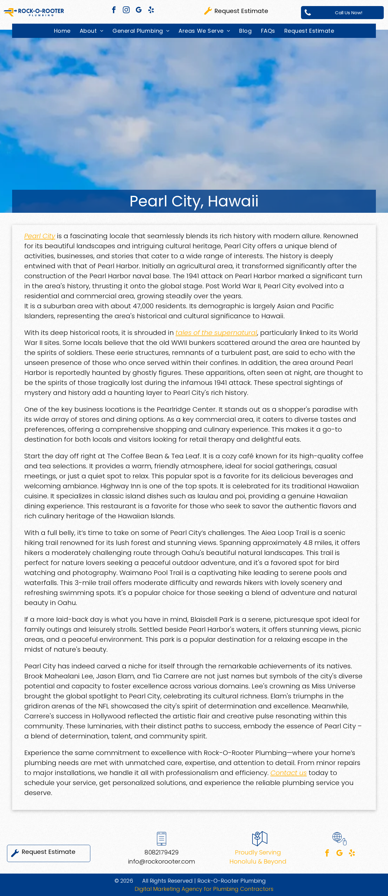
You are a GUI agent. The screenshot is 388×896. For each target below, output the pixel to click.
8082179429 (162, 852)
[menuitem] (62, 31)
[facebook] (114, 11)
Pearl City (39, 236)
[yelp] (151, 11)
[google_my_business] (138, 11)
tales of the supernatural (216, 332)
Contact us (288, 772)
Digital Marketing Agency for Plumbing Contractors (204, 889)
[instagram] (126, 11)
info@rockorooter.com (161, 861)
